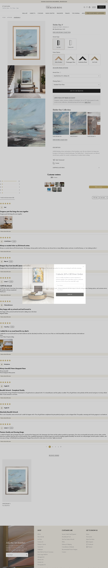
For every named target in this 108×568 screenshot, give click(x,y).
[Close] (83, 266)
